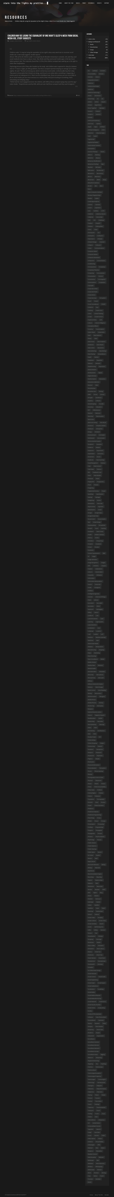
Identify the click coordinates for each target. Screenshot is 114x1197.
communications (99, 248)
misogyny (102, 696)
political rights (92, 793)
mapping (101, 650)
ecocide (101, 404)
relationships (99, 880)
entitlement (91, 438)
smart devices (92, 958)
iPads (89, 600)
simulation (91, 948)
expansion (91, 450)
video (103, 1135)
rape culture (91, 861)
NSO (94, 734)
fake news (91, 469)
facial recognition (93, 463)
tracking (97, 1104)
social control (91, 976)
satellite (97, 905)
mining (90, 693)
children (90, 226)
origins (102, 743)
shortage (98, 939)
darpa (89, 338)
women (99, 1169)
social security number (94, 1004)
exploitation (91, 453)
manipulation (99, 646)
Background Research (94, 42)
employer (90, 429)
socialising (100, 989)
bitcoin (90, 176)
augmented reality (93, 142)
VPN (99, 1145)
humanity (90, 550)
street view (100, 1029)
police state (91, 790)
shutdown (91, 942)
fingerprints (100, 481)
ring (101, 892)
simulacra (100, 945)
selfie (89, 930)
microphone (100, 674)
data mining (102, 351)
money (101, 703)
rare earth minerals (93, 864)
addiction (90, 83)
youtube (90, 1179)
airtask (90, 105)
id (88, 556)
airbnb (90, 102)
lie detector (91, 628)
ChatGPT (98, 223)
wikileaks (90, 1163)
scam (103, 908)
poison (103, 783)
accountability (92, 74)
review (90, 889)
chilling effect (99, 226)
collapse (90, 245)
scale (97, 908)
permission (91, 762)
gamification (99, 494)
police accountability (100, 787)
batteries (90, 158)
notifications (101, 731)
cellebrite (90, 217)
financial (90, 478)
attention (90, 133)
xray (89, 1176)
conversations (92, 282)
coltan (90, 248)
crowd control (99, 316)
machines (90, 640)
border (90, 186)
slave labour (100, 948)
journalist (99, 603)
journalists (91, 606)
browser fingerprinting (94, 195)
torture (90, 1098)
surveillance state (93, 1054)
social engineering (93, 980)
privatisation (91, 824)
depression (102, 366)
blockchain (91, 179)
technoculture (92, 1070)
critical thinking (98, 313)
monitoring (91, 706)
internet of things (100, 597)
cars (89, 211)
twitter (90, 1117)
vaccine (96, 1135)
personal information (93, 765)
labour (96, 612)
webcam (101, 1157)
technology (91, 1082)
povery (103, 802)
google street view (93, 516)
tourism (97, 1098)
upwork (98, 1129)
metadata (102, 671)
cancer (90, 207)
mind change (99, 687)
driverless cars (92, 391)
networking (91, 721)
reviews (97, 889)
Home (60, 3)
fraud (103, 491)
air (102, 99)
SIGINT (99, 942)
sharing (100, 936)
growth (90, 528)
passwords (91, 755)
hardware (90, 531)
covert (96, 301)
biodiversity (100, 170)
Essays (92, 50)
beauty (98, 158)
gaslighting (91, 500)
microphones (91, 678)
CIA (98, 232)
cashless (96, 211)
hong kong (100, 541)
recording (90, 877)
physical (90, 780)
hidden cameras (99, 534)
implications (98, 569)
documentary (91, 388)
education (99, 407)
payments (99, 755)
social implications (93, 986)
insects (90, 584)
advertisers (98, 95)
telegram (99, 1085)
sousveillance (91, 1020)
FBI (89, 472)
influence (99, 575)
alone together (92, 108)
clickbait (100, 239)
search (101, 924)
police (89, 787)
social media (91, 992)
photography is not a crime (95, 777)
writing (104, 1173)
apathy (98, 123)
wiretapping (99, 1166)
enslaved (97, 432)
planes (90, 783)
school (90, 914)
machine (90, 637)
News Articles (18, 41)
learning (90, 622)
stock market (99, 1026)
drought (90, 397)
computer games (92, 254)
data (95, 338)
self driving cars (99, 927)
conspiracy (102, 267)
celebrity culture (100, 214)
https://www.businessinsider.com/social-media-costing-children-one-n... (33, 95)
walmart (90, 1148)
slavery (90, 952)
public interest (92, 843)
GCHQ (98, 500)
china (89, 229)
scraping (100, 917)
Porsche (90, 802)
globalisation (91, 509)
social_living (101, 1008)
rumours (98, 899)
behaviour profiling (93, 164)
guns (96, 528)
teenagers (91, 1085)
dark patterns (97, 335)
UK (89, 1123)
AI (97, 99)
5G (88, 71)
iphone (96, 600)
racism (90, 858)
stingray (90, 1026)
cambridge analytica (93, 201)
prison (96, 821)
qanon (100, 852)
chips (95, 229)
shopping (90, 939)
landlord (90, 615)
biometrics (91, 173)
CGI (94, 220)
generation (91, 503)
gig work (100, 506)
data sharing (91, 354)
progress (90, 830)
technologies (91, 1079)
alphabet (101, 108)
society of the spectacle (94, 1014)
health (30, 41)
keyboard (90, 609)
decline (96, 357)
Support (106, 3)
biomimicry (100, 173)
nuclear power (92, 737)
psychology (91, 839)
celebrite (90, 214)
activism (101, 74)
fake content (97, 466)
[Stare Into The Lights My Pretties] (26, 3)
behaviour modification (94, 161)
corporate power (92, 292)
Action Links (91, 39)
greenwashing (92, 525)
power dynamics (99, 805)
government (91, 519)
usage (89, 1132)
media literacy (92, 662)
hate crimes (100, 531)
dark (89, 335)
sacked (98, 902)
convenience (91, 279)
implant (90, 569)
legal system (99, 622)
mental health (92, 668)
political (99, 790)
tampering (99, 1057)
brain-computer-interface (95, 192)
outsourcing (91, 746)
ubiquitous (101, 1120)
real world (91, 871)
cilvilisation (91, 236)
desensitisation (92, 369)
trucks (97, 1113)
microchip (90, 674)
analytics (90, 114)
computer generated (93, 257)
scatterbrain (99, 911)
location (98, 631)
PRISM (90, 821)
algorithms (98, 105)
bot (96, 186)
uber (96, 1117)
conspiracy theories (93, 270)
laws (102, 618)
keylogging (99, 609)
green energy (96, 522)
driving (101, 391)
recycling (99, 877)
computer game (92, 251)
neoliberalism (91, 718)
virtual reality (99, 1141)
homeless (90, 541)
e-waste (98, 401)
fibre (89, 475)
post (97, 802)
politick (101, 793)
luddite (96, 634)
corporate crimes (93, 288)
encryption (99, 429)
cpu (97, 307)
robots (97, 896)
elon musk (103, 422)
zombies (98, 1179)
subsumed (91, 1036)
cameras (97, 204)
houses (97, 547)
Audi (89, 136)
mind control (91, 690)
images (103, 562)
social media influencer (94, 995)
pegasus (90, 759)
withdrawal (91, 1169)
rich (89, 892)
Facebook (90, 460)
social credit (102, 976)
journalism (91, 603)
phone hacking (99, 771)
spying (90, 1023)
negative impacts (99, 715)
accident (102, 71)
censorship (99, 217)
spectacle (100, 1020)
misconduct (98, 693)
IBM (104, 553)
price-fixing (91, 818)
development (91, 373)
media (102, 659)
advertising (91, 99)
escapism (99, 444)
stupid (98, 1033)
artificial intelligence (93, 130)
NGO (95, 727)
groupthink (102, 525)
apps (95, 127)
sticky (104, 1023)
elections (97, 413)
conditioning (91, 264)
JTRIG (98, 606)
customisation (100, 329)
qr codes (90, 855)
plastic (96, 783)
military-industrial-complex (95, 684)
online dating (91, 740)
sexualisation (91, 936)
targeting (90, 1064)
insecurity (97, 584)
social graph (91, 983)
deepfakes (91, 360)
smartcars (90, 955)
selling (96, 930)
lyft (102, 634)
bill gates (98, 167)
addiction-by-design (93, 86)
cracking (90, 310)
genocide (99, 503)
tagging (103, 1054)
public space (91, 852)
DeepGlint (99, 360)
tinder (103, 1095)
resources (99, 886)
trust (103, 1113)
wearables (99, 1151)
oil (99, 737)
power (89, 805)
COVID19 (90, 307)
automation (91, 148)
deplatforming (92, 366)
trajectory (90, 1107)
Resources (91, 3)
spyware (97, 1023)
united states (96, 1123)
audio (95, 136)
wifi (98, 1160)
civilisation (100, 236)
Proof (84, 3)
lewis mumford (92, 625)
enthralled (102, 435)
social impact (101, 983)
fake (89, 466)
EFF (89, 410)
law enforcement (92, 618)
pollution (97, 796)
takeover (90, 1057)
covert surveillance (93, 304)
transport (90, 1110)
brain (89, 189)
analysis (98, 111)
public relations (92, 846)
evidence (90, 447)
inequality (90, 575)
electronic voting (92, 422)
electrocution (99, 416)
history (90, 538)
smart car (97, 952)
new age (101, 724)
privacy (103, 821)
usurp (89, 1135)
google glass (98, 513)
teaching (103, 1064)
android (98, 114)
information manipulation (95, 581)
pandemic (90, 749)
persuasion (103, 768)
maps (89, 653)
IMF (89, 566)
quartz (98, 855)
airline (96, 102)
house (90, 547)
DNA (96, 385)
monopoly (100, 706)
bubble (90, 198)
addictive (90, 89)
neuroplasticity (92, 724)
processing (101, 824)
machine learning (100, 637)
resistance (91, 886)
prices (99, 818)
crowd (90, 316)
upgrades (90, 1129)
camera (90, 204)
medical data (91, 665)
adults (89, 95)
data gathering (92, 351)
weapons (90, 1151)
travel (98, 1110)
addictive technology (93, 92)
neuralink (100, 721)
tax (97, 1064)
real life (97, 868)
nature (90, 715)
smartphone (91, 961)
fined (97, 478)
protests (90, 836)
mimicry (90, 687)
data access (91, 341)
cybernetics (101, 332)
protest (100, 833)
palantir (100, 746)
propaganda (91, 833)
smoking (100, 964)
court (89, 301)
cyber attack (91, 332)
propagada (99, 830)
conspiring (91, 273)
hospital (90, 544)
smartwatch (91, 964)
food (89, 485)
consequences (92, 267)
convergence (101, 279)
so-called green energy (94, 970)
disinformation (92, 379)
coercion (102, 242)
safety (89, 905)
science (97, 914)
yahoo (95, 1176)
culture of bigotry (100, 323)
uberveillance (91, 1120)
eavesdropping (92, 404)
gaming (90, 497)
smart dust (102, 958)
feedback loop (97, 472)
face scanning (100, 460)
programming (99, 827)
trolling (90, 1113)
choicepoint (91, 232)
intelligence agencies (93, 594)
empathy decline (100, 425)
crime (89, 313)
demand (98, 363)
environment (101, 438)
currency (90, 329)
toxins (89, 1104)
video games (91, 1138)
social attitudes (92, 973)
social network (92, 1001)
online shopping (92, 743)
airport (103, 102)
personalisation (92, 768)
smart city (99, 955)
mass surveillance (93, 659)
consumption (91, 276)
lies (99, 628)
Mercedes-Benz (92, 671)
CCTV (102, 211)
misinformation (92, 696)
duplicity (90, 401)
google (90, 513)
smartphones (101, 961)
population (91, 799)
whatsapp (91, 1160)
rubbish (90, 899)
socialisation (91, 989)
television (99, 1092)
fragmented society (93, 491)
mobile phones (92, 703)
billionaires (91, 170)
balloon (90, 155)
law (97, 615)
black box (97, 176)
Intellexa (90, 590)
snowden (90, 967)
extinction (100, 453)
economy (90, 407)
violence (90, 1141)
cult (101, 320)
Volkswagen (91, 1145)
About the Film (69, 3)
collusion (98, 245)
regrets (90, 880)
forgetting (91, 488)
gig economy (91, 506)
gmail (99, 509)
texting (90, 1095)
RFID (104, 889)
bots (101, 186)
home (97, 538)
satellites (90, 908)
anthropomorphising (93, 120)
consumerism (100, 273)
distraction (102, 379)
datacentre (101, 348)
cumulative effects (93, 326)
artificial (102, 127)
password (98, 752)
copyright (90, 285)
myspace (90, 709)
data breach (100, 344)
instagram (97, 587)
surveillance (91, 1039)
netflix (100, 718)
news (89, 727)
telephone (91, 1092)
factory (103, 463)
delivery (90, 363)
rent (97, 883)
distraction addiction (93, 382)
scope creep (91, 917)
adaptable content (93, 80)
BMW (98, 179)
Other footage (94, 52)
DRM (89, 394)
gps (89, 522)
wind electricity (100, 1163)
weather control (92, 1154)
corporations (91, 295)
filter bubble (97, 475)
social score (102, 1001)
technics (90, 1067)
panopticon (100, 749)
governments (101, 519)
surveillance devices (93, 1045)
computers (91, 260)
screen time (102, 920)
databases (91, 344)
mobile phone (91, 699)
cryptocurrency (92, 320)
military (90, 681)
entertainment (92, 435)
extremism (91, 457)
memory (100, 665)
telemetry (90, 1089)
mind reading (102, 690)
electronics (91, 419)
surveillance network (93, 1048)
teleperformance (101, 1089)
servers (90, 933)
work (89, 1173)
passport (90, 752)
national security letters (94, 712)
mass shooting (92, 656)
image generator (92, 559)
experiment (100, 450)
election (90, 413)
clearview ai (91, 239)
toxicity (90, 1101)
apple (89, 127)
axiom (102, 151)
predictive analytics (93, 811)
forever (96, 485)
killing (89, 612)
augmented (91, 139)
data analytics (101, 341)
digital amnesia (92, 376)
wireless (90, 1166)
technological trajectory (94, 1076)
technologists (102, 1079)
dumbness (99, 397)
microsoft (100, 678)
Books (92, 44)
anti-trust (90, 123)
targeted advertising (93, 1061)
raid (96, 858)
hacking (103, 528)
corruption (103, 298)
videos (100, 1138)
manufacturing (92, 650)
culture (90, 323)
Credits (99, 3)
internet (90, 597)
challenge (101, 220)
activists (90, 77)
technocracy (99, 1067)
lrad (89, 634)
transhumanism (101, 1107)
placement (98, 780)
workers (96, 1173)
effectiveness (96, 410)
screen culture (36, 41)
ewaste (98, 447)
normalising (91, 731)
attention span (100, 133)
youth (102, 1176)
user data (97, 1132)
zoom (89, 1182)
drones (102, 394)
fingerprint (91, 481)
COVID (103, 304)
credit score (99, 310)
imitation (95, 566)
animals (90, 117)
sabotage (90, 902)
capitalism (98, 207)
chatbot (90, 223)
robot (89, 896)
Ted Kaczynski (101, 1082)
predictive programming (94, 815)
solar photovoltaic (101, 1017)
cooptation (102, 282)
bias (102, 164)
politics (90, 796)
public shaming (92, 849)
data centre (91, 348)
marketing (97, 653)
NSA (89, 734)
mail (97, 640)
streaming (91, 1029)
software (90, 1017)
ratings (90, 868)
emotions (90, 425)
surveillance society (93, 1051)
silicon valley (91, 945)
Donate (107, 1195)
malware (90, 646)
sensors (103, 930)
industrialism (99, 572)
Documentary (94, 47)
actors (97, 77)
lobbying (90, 631)
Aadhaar (95, 71)
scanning (90, 911)
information (91, 578)
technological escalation (94, 1073)
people (97, 759)
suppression (100, 1036)
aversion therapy (92, 151)
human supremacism (94, 553)
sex (96, 933)
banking (97, 155)
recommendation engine (95, 874)
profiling (90, 827)
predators (90, 808)
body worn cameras (93, 183)
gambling (90, 494)
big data (90, 167)
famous (99, 469)
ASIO (103, 130)
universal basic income (94, 1126)
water (102, 1148)
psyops (99, 839)
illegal (93, 556)
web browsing (92, 1157)
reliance (90, 883)
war (97, 1148)
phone (90, 771)
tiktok (97, 1095)
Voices (78, 3)
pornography (100, 799)
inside (89, 587)
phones (90, 774)
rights (95, 892)
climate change (92, 242)
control (101, 276)
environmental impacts (94, 441)
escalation (90, 444)
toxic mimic (98, 1101)
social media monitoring (94, 998)
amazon (90, 111)
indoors (90, 572)
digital (100, 373)
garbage (97, 497)
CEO (89, 220)
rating (103, 864)
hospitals (98, 544)
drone (95, 394)
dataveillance (101, 354)
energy (90, 432)
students (90, 1033)
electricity (90, 416)
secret (89, 927)
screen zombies (92, 924)
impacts (103, 566)
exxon (98, 457)
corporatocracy (92, 298)
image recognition (93, 562)
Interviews (91, 55)
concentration (101, 260)
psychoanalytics (100, 836)
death (89, 357)
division (90, 385)
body (104, 179)
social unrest (91, 1008)
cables (97, 198)
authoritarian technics (94, 145)
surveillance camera (93, 1042)
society (90, 1011)
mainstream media (93, 643)
